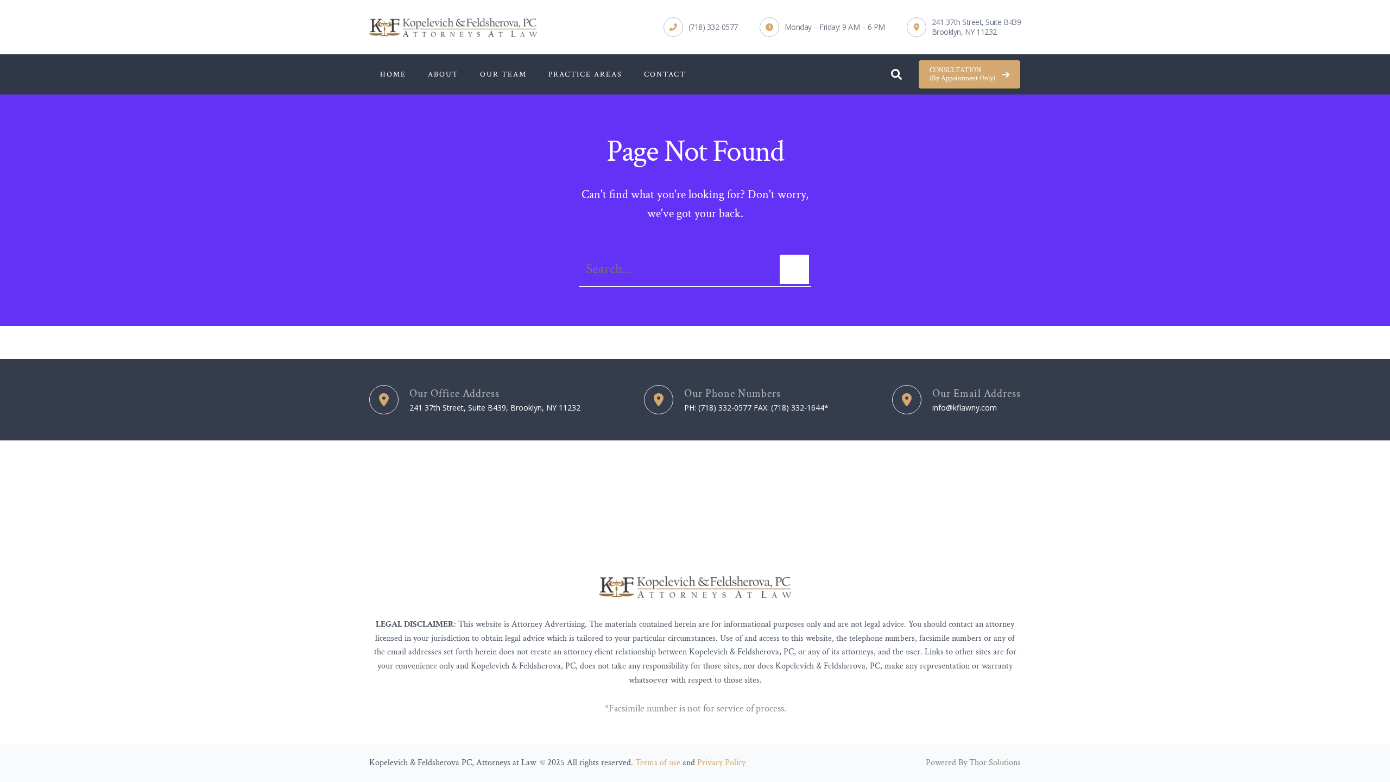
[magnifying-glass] (896, 72)
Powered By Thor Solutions (973, 762)
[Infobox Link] (701, 27)
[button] (969, 75)
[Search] (794, 269)
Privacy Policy (721, 762)
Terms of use (657, 762)
